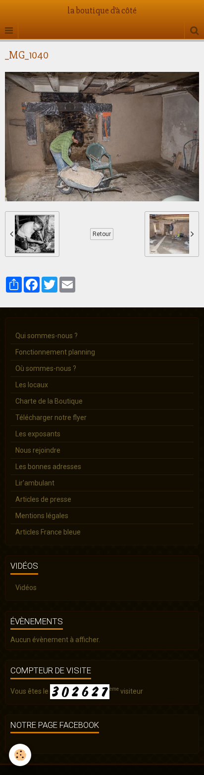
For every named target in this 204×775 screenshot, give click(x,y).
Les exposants (37, 434)
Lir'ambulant (34, 483)
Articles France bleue (48, 532)
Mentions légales (41, 516)
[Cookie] (20, 755)
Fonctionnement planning (55, 352)
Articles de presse (43, 499)
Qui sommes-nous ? (46, 336)
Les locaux (31, 385)
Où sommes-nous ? (45, 368)
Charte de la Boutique (49, 401)
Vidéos (26, 588)
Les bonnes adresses (48, 467)
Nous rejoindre (37, 450)
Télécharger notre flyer (51, 417)
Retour (102, 234)
